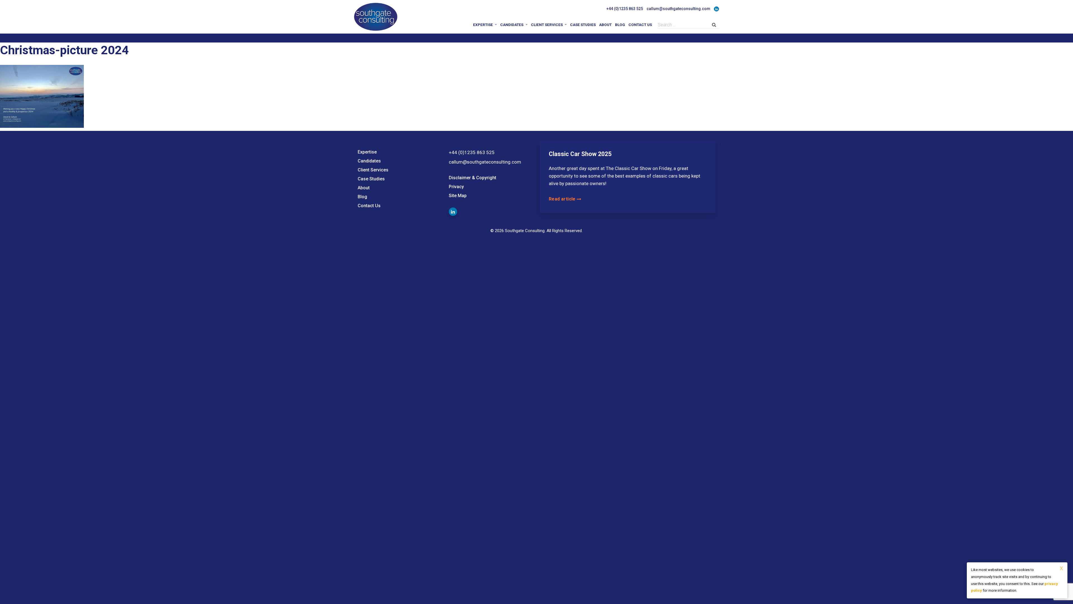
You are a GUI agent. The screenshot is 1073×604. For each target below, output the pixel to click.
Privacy (456, 186)
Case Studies (583, 24)
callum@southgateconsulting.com (678, 8)
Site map (458, 195)
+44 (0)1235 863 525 (624, 8)
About (605, 24)
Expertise (483, 24)
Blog (620, 24)
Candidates (511, 24)
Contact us (640, 24)
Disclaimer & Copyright (472, 177)
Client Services (547, 24)
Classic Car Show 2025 (580, 153)
